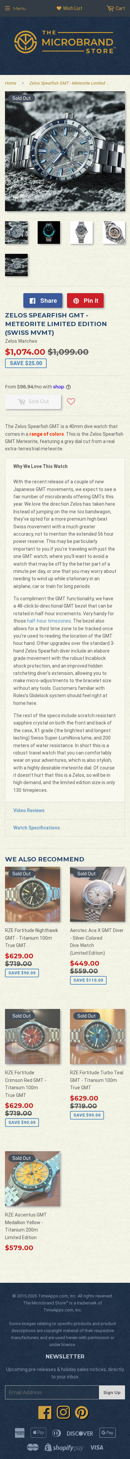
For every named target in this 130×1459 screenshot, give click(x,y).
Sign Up (112, 1392)
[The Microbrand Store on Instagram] (63, 1416)
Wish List (72, 8)
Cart (120, 8)
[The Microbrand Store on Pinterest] (82, 1416)
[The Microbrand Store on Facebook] (45, 1416)
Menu (19, 8)
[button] (71, 403)
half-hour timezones (49, 621)
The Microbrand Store (44, 1302)
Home (10, 83)
